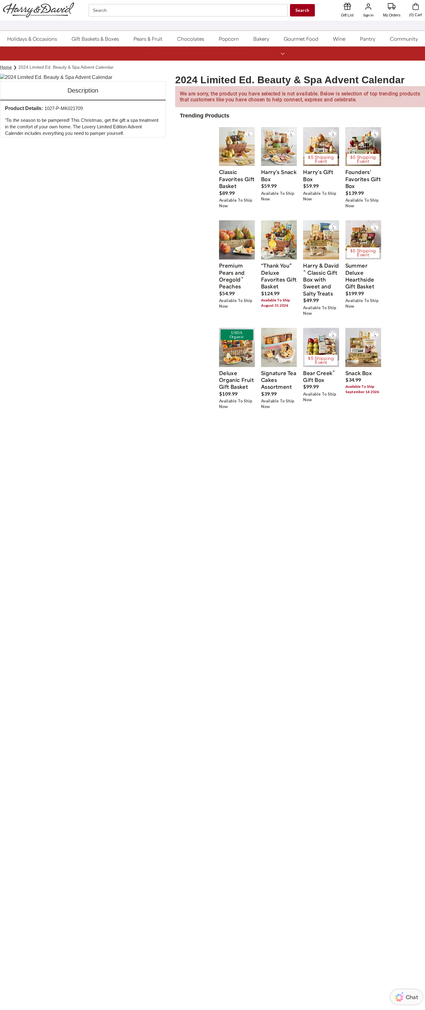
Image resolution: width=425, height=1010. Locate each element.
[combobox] (189, 10)
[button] (32, 38)
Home (6, 67)
